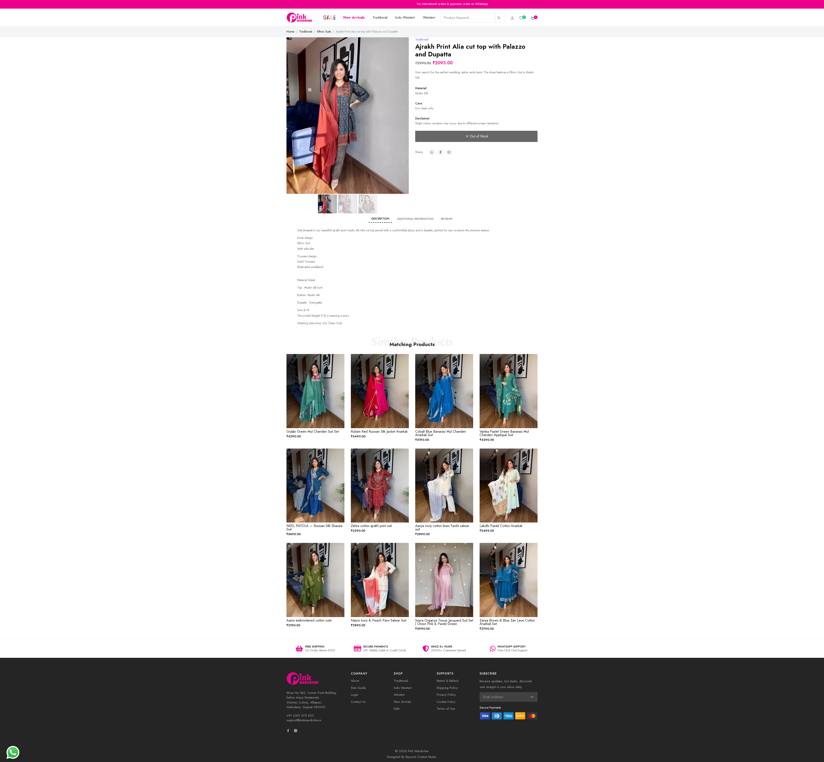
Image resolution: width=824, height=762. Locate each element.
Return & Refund (447, 680)
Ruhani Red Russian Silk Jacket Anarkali (379, 431)
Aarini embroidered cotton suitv (309, 620)
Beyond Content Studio (421, 756)
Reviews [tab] (447, 219)
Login (354, 694)
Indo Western (405, 17)
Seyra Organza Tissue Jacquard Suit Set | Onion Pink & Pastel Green (444, 622)
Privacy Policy (446, 694)
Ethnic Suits (324, 31)
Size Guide (358, 687)
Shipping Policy (447, 687)
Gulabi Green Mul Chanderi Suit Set (312, 431)
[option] (315, 649)
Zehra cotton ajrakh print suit (371, 525)
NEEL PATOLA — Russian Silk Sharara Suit (314, 527)
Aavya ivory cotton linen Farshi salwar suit (442, 527)
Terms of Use (446, 708)
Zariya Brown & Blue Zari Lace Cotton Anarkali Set (507, 622)
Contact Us (358, 701)
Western (429, 17)
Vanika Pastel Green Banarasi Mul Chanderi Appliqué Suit (504, 433)
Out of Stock (479, 136)
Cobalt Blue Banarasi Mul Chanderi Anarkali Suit (440, 433)
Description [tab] (380, 219)
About (355, 680)
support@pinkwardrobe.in (303, 720)
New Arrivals (402, 701)
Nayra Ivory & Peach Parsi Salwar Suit (378, 620)
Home (290, 31)
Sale (397, 708)
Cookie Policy (446, 701)
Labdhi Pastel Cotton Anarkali (501, 525)
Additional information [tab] (415, 219)
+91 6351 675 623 (300, 715)
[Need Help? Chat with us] (12, 752)
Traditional (380, 17)
